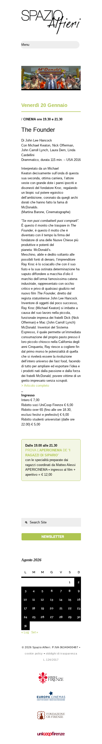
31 (25, 625)
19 (42, 608)
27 (51, 617)
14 (60, 599)
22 (70, 608)
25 (33, 617)
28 (61, 617)
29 (69, 617)
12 (42, 599)
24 (25, 617)
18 (33, 608)
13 (51, 599)
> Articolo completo (35, 385)
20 (51, 608)
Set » (34, 632)
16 (78, 599)
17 (25, 608)
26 (42, 617)
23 (78, 608)
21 (60, 608)
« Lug (25, 632)
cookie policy (34, 653)
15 (69, 599)
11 (33, 599)
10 (25, 599)
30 (78, 617)
